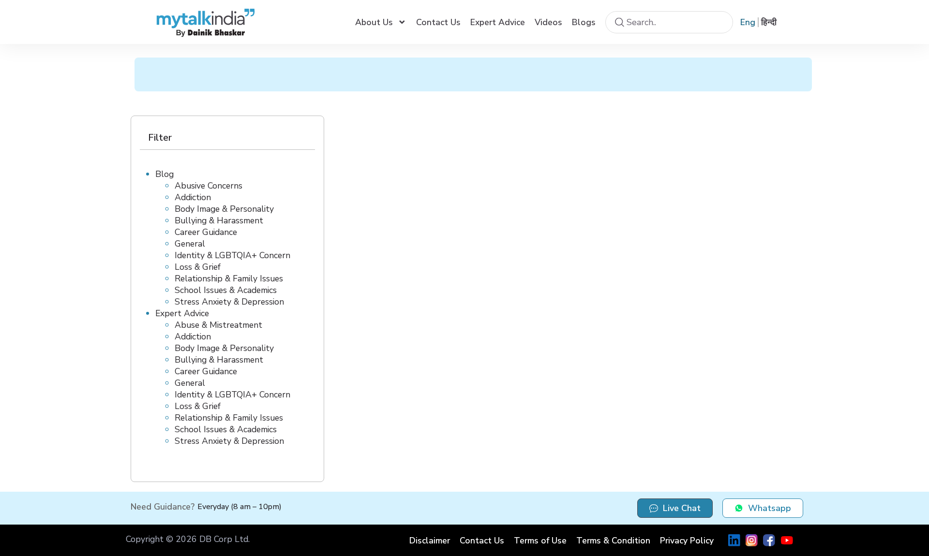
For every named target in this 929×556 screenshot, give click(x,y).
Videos (548, 22)
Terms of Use (540, 540)
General (190, 243)
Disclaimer (429, 540)
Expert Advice (497, 22)
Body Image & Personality (224, 209)
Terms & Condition (613, 540)
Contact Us (438, 22)
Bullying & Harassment (219, 220)
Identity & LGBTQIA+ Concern (232, 255)
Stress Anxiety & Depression (229, 301)
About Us (374, 22)
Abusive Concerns (208, 185)
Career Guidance (206, 232)
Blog (164, 174)
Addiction (193, 197)
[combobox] (669, 22)
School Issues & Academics (226, 290)
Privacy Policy (687, 540)
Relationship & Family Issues (229, 278)
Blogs (584, 22)
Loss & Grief (198, 267)
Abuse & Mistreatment (218, 325)
